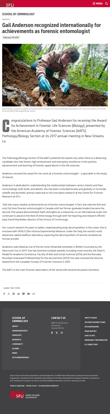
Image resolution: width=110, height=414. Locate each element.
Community (17, 344)
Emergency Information (96, 340)
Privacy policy (31, 386)
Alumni (15, 348)
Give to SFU (90, 335)
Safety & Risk (91, 318)
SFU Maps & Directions (95, 322)
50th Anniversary (20, 357)
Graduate (16, 335)
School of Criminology (18, 14)
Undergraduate (20, 330)
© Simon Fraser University (49, 386)
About (15, 326)
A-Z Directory (91, 344)
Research (16, 339)
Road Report (91, 331)
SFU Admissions (92, 326)
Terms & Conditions (17, 386)
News (14, 353)
